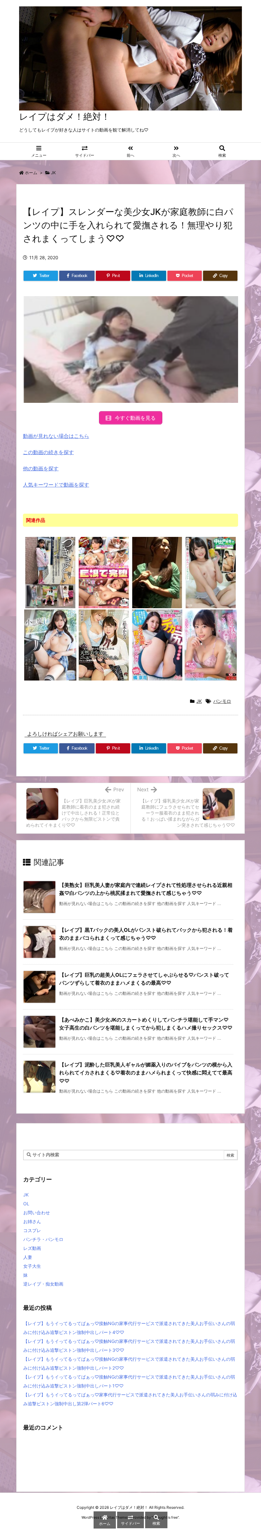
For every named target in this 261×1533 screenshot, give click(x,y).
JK (53, 172)
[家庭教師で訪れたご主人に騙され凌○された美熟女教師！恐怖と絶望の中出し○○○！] (157, 572)
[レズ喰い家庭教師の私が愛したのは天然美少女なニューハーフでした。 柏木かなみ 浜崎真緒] (104, 644)
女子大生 (32, 1266)
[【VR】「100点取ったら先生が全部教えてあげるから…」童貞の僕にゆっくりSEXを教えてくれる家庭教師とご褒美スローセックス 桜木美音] (211, 644)
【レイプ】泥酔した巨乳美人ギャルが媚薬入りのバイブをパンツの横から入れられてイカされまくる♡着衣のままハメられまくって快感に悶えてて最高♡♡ (145, 1072)
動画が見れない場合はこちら (56, 436)
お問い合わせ (36, 1212)
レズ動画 (32, 1248)
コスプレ (32, 1230)
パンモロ (222, 701)
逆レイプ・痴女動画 (43, 1284)
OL (26, 1203)
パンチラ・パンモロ (43, 1239)
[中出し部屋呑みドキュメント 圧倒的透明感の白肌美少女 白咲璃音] (211, 572)
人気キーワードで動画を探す (56, 484)
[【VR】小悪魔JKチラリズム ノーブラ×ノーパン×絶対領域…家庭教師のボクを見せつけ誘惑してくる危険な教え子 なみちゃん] (50, 644)
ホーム (31, 172)
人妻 (27, 1257)
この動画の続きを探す (48, 452)
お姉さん (32, 1221)
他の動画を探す (41, 468)
